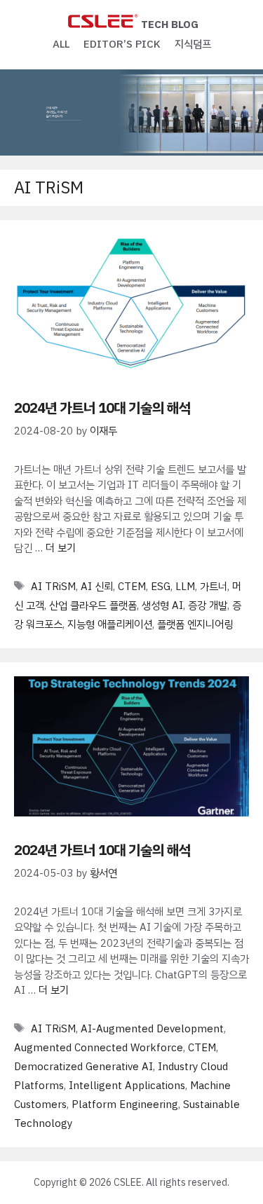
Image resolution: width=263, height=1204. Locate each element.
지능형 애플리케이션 (109, 624)
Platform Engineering (125, 1104)
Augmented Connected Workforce (98, 1047)
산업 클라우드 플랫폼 (93, 605)
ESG (160, 586)
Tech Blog (169, 24)
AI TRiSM (53, 586)
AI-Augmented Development (152, 1029)
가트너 (213, 586)
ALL (61, 44)
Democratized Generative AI (83, 1066)
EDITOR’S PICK (122, 44)
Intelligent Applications (127, 1085)
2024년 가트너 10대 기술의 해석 (102, 407)
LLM (185, 586)
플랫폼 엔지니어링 (195, 624)
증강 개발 (207, 605)
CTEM (132, 586)
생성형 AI (162, 605)
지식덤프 (193, 44)
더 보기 (61, 548)
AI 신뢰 (97, 586)
